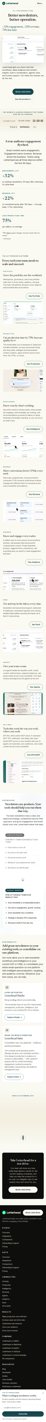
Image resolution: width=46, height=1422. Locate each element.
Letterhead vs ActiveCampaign (14, 1348)
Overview (6, 1226)
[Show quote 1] (21, 1131)
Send (4, 1296)
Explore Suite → (14, 1077)
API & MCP (6, 1299)
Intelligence (6, 1282)
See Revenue (34, 494)
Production (6, 1278)
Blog (4, 1362)
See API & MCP (33, 755)
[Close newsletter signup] (43, 1393)
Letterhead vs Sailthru (10, 1334)
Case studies (7, 1373)
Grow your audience (10, 1320)
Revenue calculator (9, 1376)
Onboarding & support (10, 1237)
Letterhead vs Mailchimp (11, 1338)
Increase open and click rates (13, 1313)
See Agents (35, 687)
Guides (5, 1369)
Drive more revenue (10, 1324)
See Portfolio (34, 296)
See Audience (34, 562)
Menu (39, 3)
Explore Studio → (14, 1017)
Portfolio (5, 1275)
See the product (22, 99)
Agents (5, 1289)
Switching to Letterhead (11, 1380)
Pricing (4, 1240)
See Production (33, 364)
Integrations (6, 1230)
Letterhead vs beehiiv (10, 1341)
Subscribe (23, 1414)
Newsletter (6, 1366)
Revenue (5, 1285)
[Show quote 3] (25, 1131)
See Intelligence (33, 429)
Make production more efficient (14, 1310)
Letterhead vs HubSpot (11, 1345)
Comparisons (7, 1233)
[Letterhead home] (10, 3)
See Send (36, 624)
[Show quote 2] (23, 1131)
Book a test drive (23, 92)
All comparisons (8, 1352)
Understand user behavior (12, 1317)
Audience (5, 1292)
